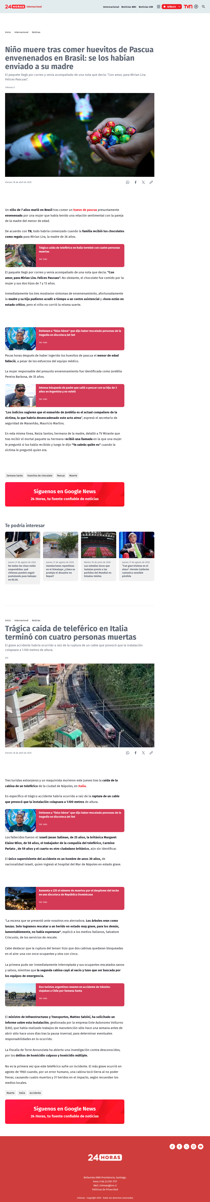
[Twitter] (143, 182)
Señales (171, 6)
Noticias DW (146, 6)
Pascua (61, 475)
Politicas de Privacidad (105, 1189)
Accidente (35, 1093)
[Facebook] (135, 182)
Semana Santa (15, 475)
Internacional (111, 6)
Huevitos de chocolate (39, 475)
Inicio (8, 32)
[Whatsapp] (128, 182)
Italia (22, 1093)
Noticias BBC (129, 6)
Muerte (73, 475)
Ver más (43, 259)
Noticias (36, 32)
